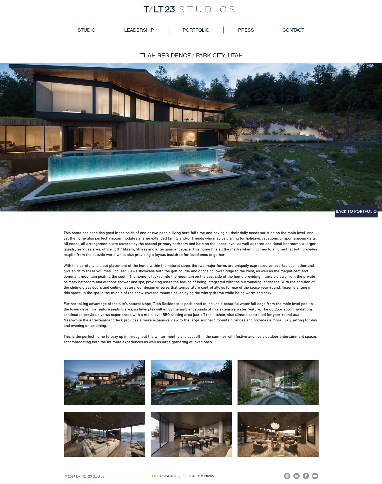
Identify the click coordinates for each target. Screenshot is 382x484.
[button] (104, 383)
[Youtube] (315, 476)
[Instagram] (287, 476)
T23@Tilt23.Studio (200, 476)
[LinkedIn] (296, 476)
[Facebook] (306, 476)
